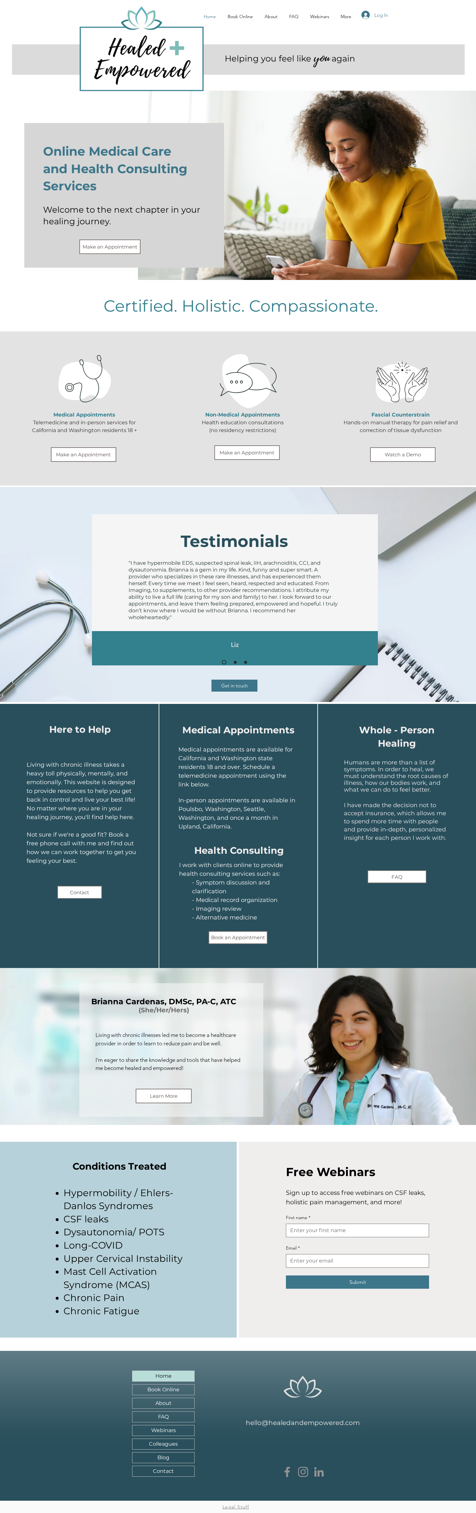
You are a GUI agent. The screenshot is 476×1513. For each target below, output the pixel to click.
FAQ (163, 1417)
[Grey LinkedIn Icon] (319, 1472)
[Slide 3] (245, 662)
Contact (163, 1471)
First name (298, 1217)
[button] (403, 454)
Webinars (163, 1430)
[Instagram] (303, 1472)
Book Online (163, 1389)
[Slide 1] (223, 662)
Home (163, 1376)
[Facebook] (287, 1472)
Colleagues (163, 1444)
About (163, 1403)
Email (293, 1248)
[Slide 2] (234, 662)
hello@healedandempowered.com (303, 1423)
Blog (163, 1457)
